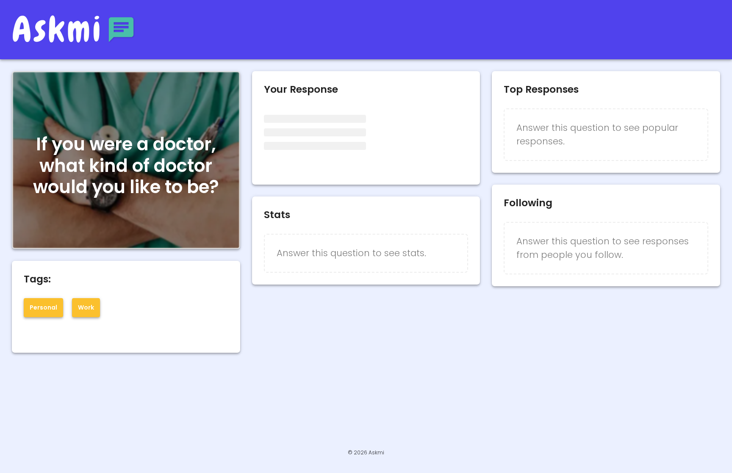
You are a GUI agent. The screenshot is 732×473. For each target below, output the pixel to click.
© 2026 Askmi (366, 452)
